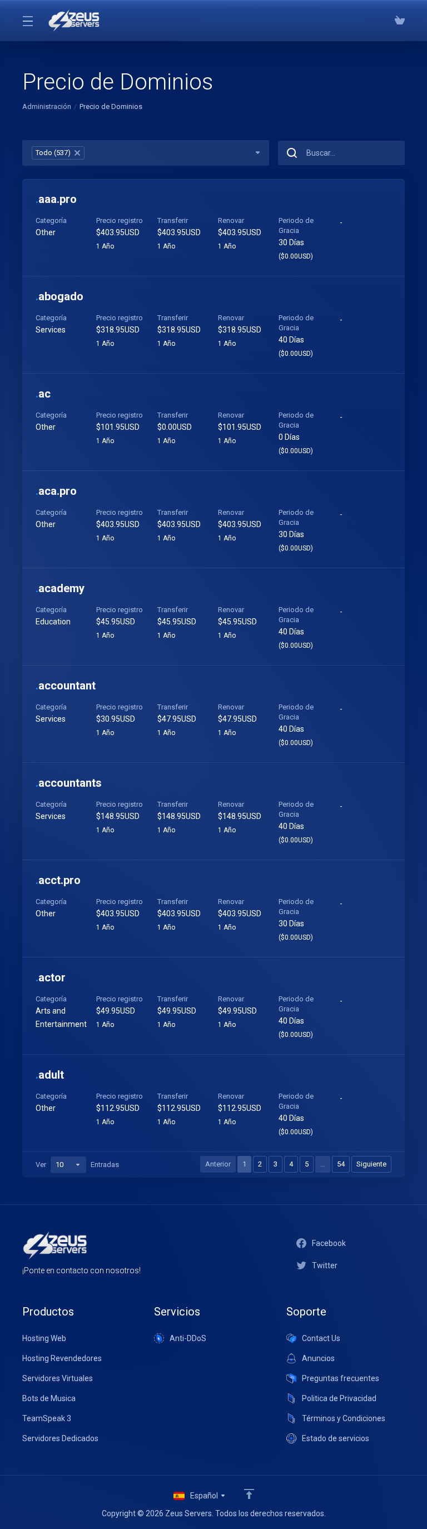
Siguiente (371, 1164)
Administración (46, 106)
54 (341, 1164)
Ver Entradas (77, 1164)
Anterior (218, 1164)
